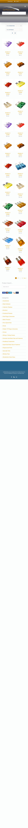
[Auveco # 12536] (7, 59)
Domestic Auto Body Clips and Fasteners (13, 338)
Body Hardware (6, 304)
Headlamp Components (8, 341)
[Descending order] (21, 25)
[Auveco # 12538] (7, 80)
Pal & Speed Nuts (7, 322)
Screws (4, 332)
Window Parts (6, 354)
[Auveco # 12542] (20, 100)
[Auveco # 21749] (20, 201)
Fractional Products (7, 313)
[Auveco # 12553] (20, 161)
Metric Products (6, 319)
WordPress (11, 373)
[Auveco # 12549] (20, 120)
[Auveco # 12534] (7, 39)
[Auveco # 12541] (7, 100)
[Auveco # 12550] (7, 140)
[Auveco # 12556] (7, 201)
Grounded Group (21, 373)
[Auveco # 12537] (20, 59)
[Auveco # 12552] (7, 161)
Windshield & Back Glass (9, 357)
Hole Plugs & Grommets (8, 316)
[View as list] (15, 33)
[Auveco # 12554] (7, 181)
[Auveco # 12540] (20, 80)
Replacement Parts (7, 347)
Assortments (6, 300)
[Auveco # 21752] (7, 237)
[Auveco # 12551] (20, 140)
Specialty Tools (6, 350)
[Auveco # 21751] (20, 220)
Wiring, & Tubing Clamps (9, 335)
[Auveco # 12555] (20, 181)
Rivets (4, 325)
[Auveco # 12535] (20, 39)
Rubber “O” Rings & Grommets (10, 329)
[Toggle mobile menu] (25, 6)
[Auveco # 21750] (7, 220)
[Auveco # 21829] (7, 256)
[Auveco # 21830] (20, 256)
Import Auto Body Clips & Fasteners (11, 344)
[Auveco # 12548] (7, 120)
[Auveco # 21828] (20, 237)
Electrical (5, 310)
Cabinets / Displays (7, 307)
